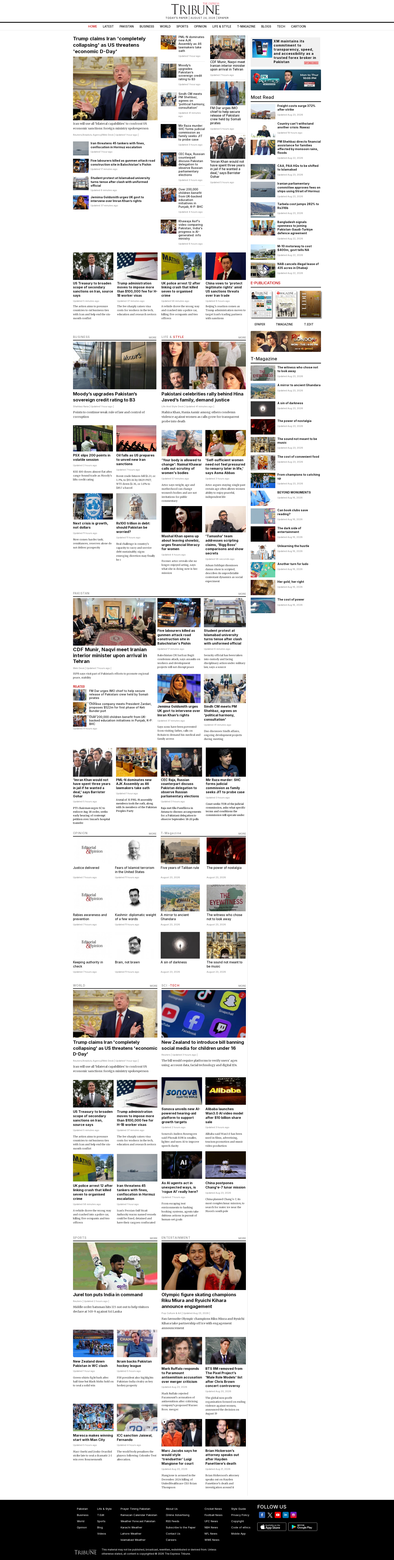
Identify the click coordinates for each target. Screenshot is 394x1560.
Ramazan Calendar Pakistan (139, 1515)
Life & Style (221, 26)
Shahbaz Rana (81, 406)
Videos (101, 1533)
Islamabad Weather (133, 1539)
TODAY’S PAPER (177, 17)
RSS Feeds (172, 1521)
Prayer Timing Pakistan (135, 1508)
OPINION (80, 833)
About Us (172, 1508)
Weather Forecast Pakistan (138, 1521)
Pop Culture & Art (171, 1313)
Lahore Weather (131, 1533)
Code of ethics (240, 1527)
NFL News (211, 1533)
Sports (182, 26)
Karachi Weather (131, 1527)
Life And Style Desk (173, 406)
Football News (214, 1515)
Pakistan (127, 26)
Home (92, 26)
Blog (100, 1527)
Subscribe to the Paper (181, 1527)
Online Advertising (177, 1515)
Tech (281, 26)
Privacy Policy (240, 1515)
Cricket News (213, 1508)
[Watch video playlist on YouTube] (286, 79)
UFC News (211, 1521)
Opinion (200, 26)
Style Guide (238, 1508)
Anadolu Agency (92, 134)
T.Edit (100, 1515)
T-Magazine (246, 26)
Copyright (237, 1521)
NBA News (211, 1527)
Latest (108, 26)
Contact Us (173, 1533)
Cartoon (298, 26)
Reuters (77, 134)
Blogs (266, 26)
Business (147, 26)
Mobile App (238, 1533)
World (165, 26)
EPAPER (223, 17)
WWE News (212, 1539)
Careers (171, 1539)
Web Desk (108, 134)
